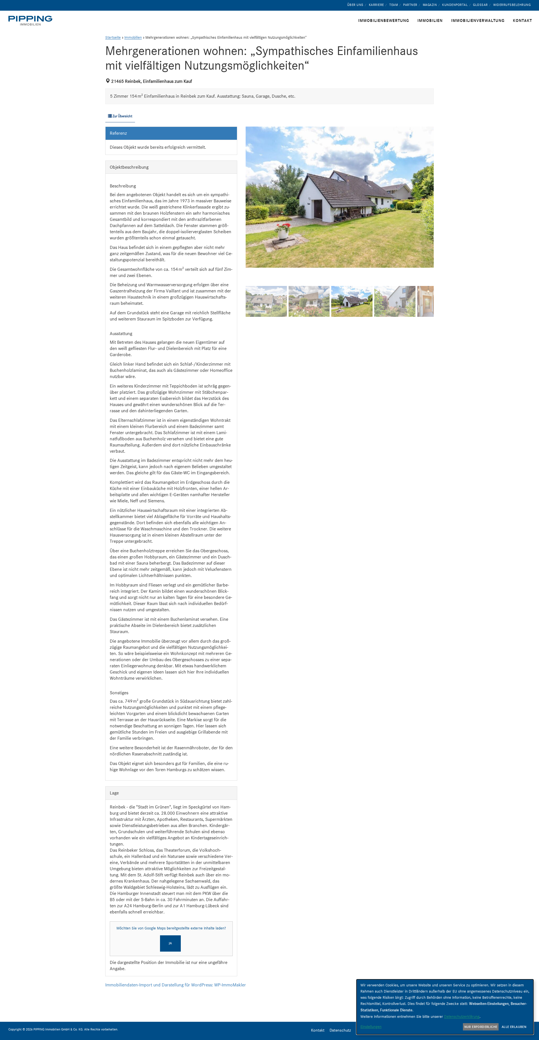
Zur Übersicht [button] (122, 116)
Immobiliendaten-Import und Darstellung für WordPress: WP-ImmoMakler (175, 985)
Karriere (376, 5)
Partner (410, 5)
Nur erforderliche (480, 1027)
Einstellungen (371, 1026)
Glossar (480, 5)
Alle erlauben (514, 1027)
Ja (170, 943)
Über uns (355, 5)
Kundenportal (455, 5)
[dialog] (445, 1006)
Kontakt (318, 1030)
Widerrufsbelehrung (512, 5)
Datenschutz (340, 1030)
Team (393, 5)
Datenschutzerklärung (461, 1016)
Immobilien (133, 37)
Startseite (113, 37)
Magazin (430, 5)
